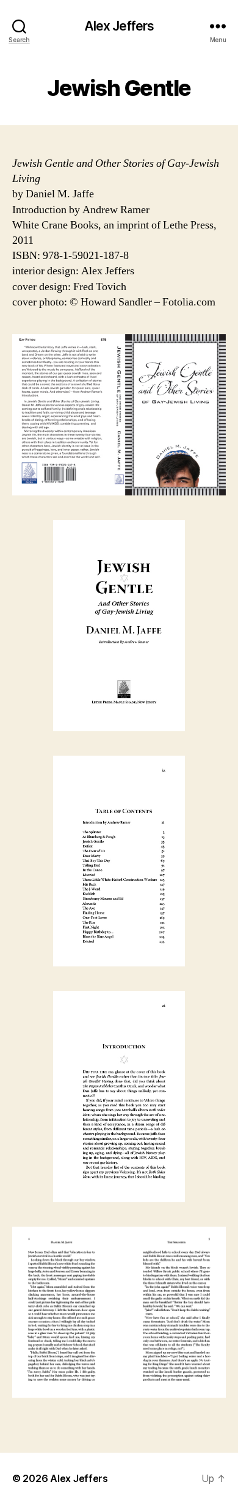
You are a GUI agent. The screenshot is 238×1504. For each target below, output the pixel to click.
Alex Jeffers (119, 26)
